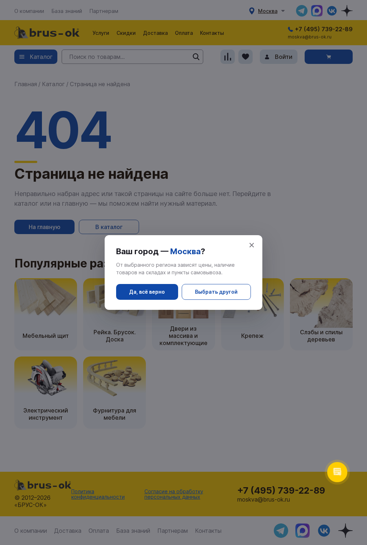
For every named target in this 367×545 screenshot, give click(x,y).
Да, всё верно (147, 292)
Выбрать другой (216, 292)
